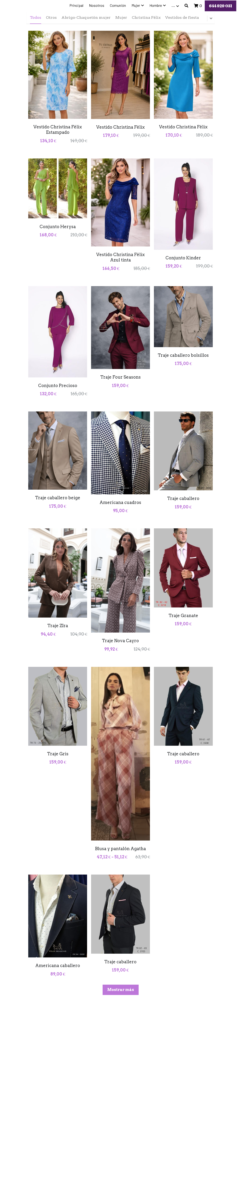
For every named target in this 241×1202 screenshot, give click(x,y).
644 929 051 (220, 5)
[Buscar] (186, 6)
